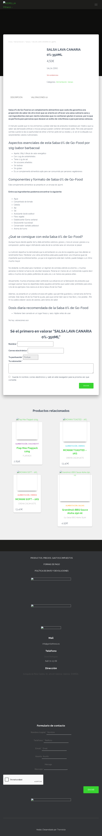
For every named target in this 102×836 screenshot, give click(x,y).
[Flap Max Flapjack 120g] (27, 428)
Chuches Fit (33, 444)
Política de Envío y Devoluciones (52, 571)
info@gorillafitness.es (51, 644)
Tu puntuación (15, 357)
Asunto (38, 756)
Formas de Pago (52, 564)
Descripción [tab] (16, 97)
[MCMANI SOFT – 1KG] (27, 481)
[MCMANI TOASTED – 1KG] (75, 430)
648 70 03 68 (51, 661)
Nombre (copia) (38, 732)
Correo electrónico (18, 351)
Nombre (12, 344)
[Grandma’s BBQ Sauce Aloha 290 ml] (75, 486)
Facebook (53, 824)
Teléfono (39, 740)
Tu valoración (15, 361)
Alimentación (19, 42)
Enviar (91, 790)
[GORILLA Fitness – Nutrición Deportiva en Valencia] (13, 4)
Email (38, 748)
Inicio (10, 42)
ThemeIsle (61, 830)
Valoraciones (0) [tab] (39, 97)
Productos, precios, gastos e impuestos (52, 558)
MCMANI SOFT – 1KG (27, 499)
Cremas (81, 446)
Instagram (48, 824)
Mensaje (39, 769)
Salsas (28, 42)
